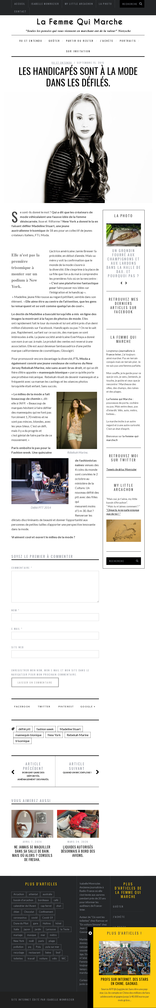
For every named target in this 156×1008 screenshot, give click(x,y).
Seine (48, 952)
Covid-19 (47, 917)
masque (31, 935)
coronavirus (20, 917)
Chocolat (29, 911)
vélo (54, 958)
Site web (17, 647)
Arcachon (19, 894)
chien (16, 911)
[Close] (90, 933)
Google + (88, 706)
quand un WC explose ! (77, 768)
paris (41, 940)
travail (31, 958)
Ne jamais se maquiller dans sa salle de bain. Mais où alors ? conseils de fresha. (32, 853)
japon (27, 929)
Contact (20, 11)
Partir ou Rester (80, 40)
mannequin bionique (28, 735)
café (56, 900)
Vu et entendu (30, 40)
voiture (43, 958)
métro (53, 935)
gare (35, 923)
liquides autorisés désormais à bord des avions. (78, 851)
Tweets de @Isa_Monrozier (121, 469)
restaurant (34, 952)
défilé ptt (24, 729)
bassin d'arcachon (23, 900)
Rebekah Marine (77, 735)
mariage (18, 935)
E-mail (16, 628)
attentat (33, 894)
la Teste (64, 929)
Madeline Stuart (70, 729)
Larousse (51, 929)
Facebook (22, 706)
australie (47, 894)
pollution (18, 946)
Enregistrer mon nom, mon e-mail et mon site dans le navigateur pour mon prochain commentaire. (50, 672)
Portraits (128, 40)
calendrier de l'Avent (25, 905)
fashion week (45, 729)
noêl (31, 940)
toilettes (18, 958)
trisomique (22, 741)
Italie (16, 929)
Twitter (44, 706)
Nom (15, 610)
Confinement (46, 911)
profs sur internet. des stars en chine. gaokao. (124, 981)
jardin (38, 929)
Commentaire (21, 567)
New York (54, 735)
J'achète (119, 916)
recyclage (19, 952)
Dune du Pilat (21, 923)
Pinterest (66, 706)
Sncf (58, 952)
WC (64, 958)
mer (43, 935)
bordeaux (43, 900)
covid (34, 917)
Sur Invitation (78, 51)
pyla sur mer (52, 946)
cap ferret (46, 905)
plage (52, 940)
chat (58, 905)
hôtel (58, 923)
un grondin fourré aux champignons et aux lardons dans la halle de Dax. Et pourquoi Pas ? (124, 263)
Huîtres (47, 923)
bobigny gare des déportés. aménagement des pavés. (33, 771)
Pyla (38, 946)
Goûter (54, 40)
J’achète (107, 40)
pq (29, 946)
